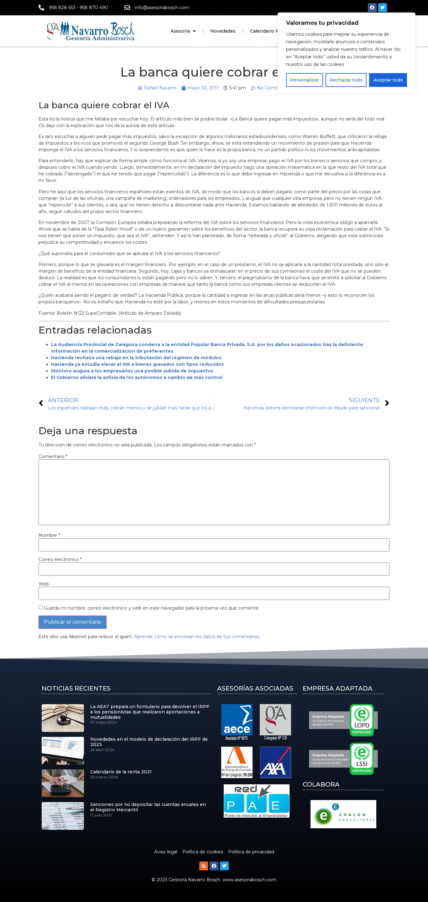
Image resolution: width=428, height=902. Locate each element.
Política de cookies (202, 852)
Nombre (49, 535)
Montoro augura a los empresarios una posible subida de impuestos (132, 371)
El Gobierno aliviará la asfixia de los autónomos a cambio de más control (136, 377)
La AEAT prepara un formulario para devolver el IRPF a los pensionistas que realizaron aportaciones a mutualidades (149, 712)
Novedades (223, 31)
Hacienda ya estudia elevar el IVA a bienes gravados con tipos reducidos (137, 364)
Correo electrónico (60, 559)
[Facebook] (372, 7)
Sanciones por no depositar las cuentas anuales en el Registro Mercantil (148, 807)
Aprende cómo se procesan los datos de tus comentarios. (197, 636)
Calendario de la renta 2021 (121, 772)
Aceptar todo (388, 80)
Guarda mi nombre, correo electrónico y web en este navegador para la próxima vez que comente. (151, 608)
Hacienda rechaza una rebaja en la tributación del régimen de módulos (136, 357)
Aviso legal (165, 852)
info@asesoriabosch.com (162, 7)
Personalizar (304, 80)
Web (44, 584)
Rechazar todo (346, 80)
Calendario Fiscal (269, 31)
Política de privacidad (251, 852)
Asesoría (180, 31)
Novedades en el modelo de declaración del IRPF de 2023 (149, 741)
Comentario (53, 456)
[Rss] (203, 866)
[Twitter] (382, 7)
